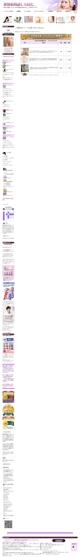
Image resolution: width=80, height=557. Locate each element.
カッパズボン (6, 494)
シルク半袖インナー (7, 92)
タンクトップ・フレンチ (8, 90)
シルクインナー (29, 20)
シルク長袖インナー (7, 94)
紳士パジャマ (9, 131)
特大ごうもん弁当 (7, 487)
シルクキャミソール (7, 88)
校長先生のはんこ (7, 505)
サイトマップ (75, 12)
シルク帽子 (5, 159)
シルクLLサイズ (6, 118)
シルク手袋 (5, 156)
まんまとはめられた (7, 504)
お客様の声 (67, 11)
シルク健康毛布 (6, 183)
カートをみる (27, 11)
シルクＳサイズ (6, 117)
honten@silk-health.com (52, 553)
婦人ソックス (7, 20)
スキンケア (50, 20)
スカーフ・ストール (7, 161)
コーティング (6, 500)
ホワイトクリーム (7, 502)
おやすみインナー (10, 122)
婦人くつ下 (8, 62)
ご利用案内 (50, 11)
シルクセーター (6, 140)
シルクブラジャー (6, 106)
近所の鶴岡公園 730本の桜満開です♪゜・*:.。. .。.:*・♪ (8, 471)
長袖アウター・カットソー (8, 145)
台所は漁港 (5, 489)
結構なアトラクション (8, 491)
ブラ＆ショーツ (39, 20)
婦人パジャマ (9, 127)
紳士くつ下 (8, 65)
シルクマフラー (6, 163)
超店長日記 (6, 467)
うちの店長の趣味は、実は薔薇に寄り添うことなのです (8, 476)
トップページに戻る (8, 11)
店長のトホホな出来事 (8, 485)
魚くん (4, 513)
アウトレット (71, 20)
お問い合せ (59, 11)
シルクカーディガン (7, 142)
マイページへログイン (39, 11)
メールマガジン (7, 431)
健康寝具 (60, 20)
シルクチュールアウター (8, 144)
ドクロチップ (6, 492)
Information (40, 537)
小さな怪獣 (5, 507)
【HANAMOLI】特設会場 (8, 56)
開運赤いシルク (9, 110)
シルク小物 (8, 152)
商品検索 (8, 26)
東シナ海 (5, 499)
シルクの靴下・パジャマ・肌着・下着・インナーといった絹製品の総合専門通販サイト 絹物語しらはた (40, 4)
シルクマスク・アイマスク (8, 157)
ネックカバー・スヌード (8, 165)
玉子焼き (5, 509)
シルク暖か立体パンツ (7, 79)
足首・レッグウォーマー (8, 77)
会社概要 (18, 11)
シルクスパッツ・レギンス (8, 72)
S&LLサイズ (8, 113)
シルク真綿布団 (6, 184)
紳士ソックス (18, 20)
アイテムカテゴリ (8, 54)
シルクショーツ (6, 104)
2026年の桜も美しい (8, 478)
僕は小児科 (5, 497)
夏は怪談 (5, 495)
